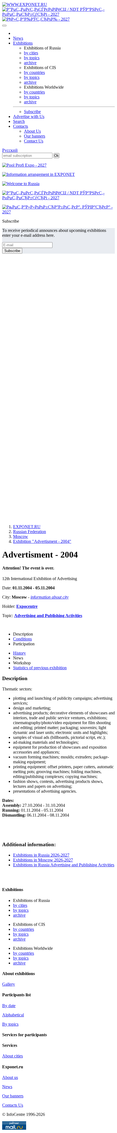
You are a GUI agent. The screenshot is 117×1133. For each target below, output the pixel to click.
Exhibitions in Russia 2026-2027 (41, 855)
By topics (10, 1024)
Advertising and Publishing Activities (48, 615)
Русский (10, 150)
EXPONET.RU (27, 526)
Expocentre (27, 606)
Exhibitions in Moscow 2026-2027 (43, 860)
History (19, 653)
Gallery (8, 984)
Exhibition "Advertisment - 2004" (42, 541)
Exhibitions (23, 43)
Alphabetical (13, 1015)
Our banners (34, 136)
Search (19, 121)
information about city (49, 597)
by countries (34, 72)
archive (30, 62)
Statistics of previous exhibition (40, 667)
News (18, 38)
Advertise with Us (28, 116)
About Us (32, 131)
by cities (31, 53)
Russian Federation (29, 531)
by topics (31, 57)
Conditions (22, 639)
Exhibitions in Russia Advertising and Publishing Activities (63, 865)
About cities (12, 1056)
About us (10, 1077)
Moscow (20, 536)
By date (9, 1005)
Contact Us (33, 141)
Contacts (20, 126)
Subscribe (32, 111)
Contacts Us (12, 1105)
